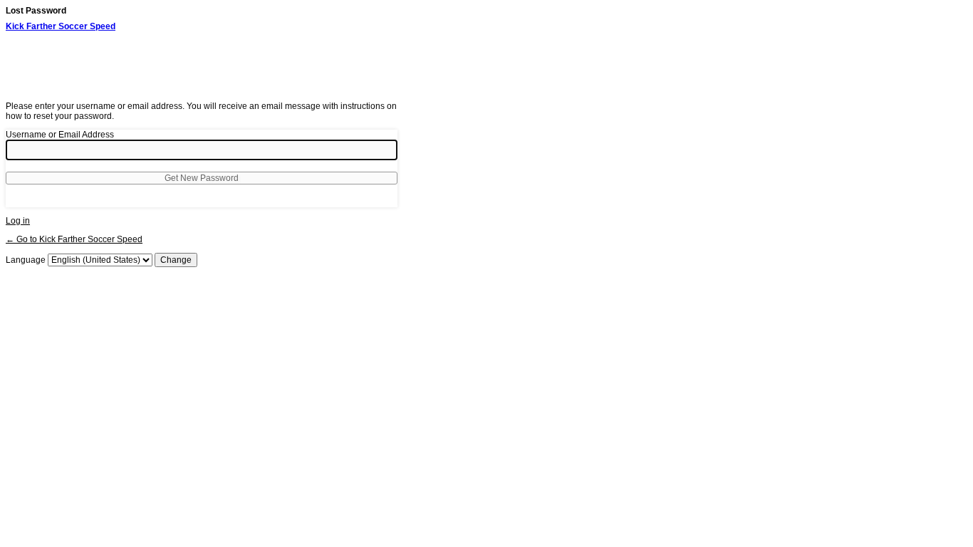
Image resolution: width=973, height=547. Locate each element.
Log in (18, 221)
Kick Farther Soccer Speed (60, 26)
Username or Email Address (60, 135)
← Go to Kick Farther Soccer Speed (74, 239)
